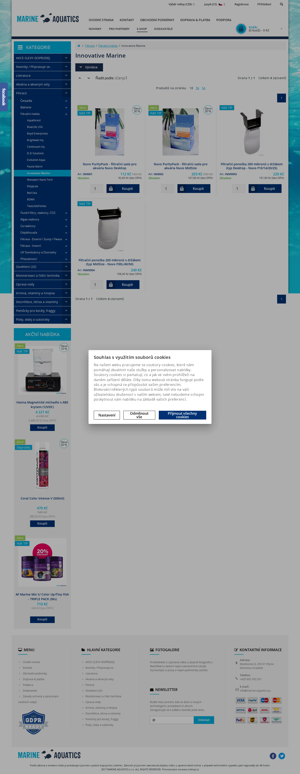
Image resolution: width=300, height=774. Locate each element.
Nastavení (106, 415)
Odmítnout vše (139, 415)
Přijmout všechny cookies (182, 415)
